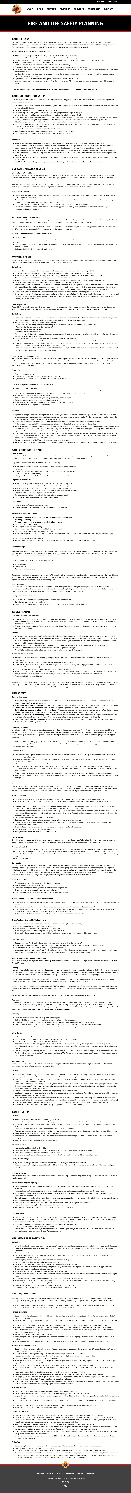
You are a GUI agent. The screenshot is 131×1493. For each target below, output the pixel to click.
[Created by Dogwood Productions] (65, 1486)
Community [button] (94, 9)
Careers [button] (52, 9)
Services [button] (79, 9)
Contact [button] (109, 9)
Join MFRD (100, 2)
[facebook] (63, 1482)
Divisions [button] (65, 9)
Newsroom (70, 1474)
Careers (80, 1474)
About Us (40, 1474)
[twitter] (66, 1482)
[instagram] (68, 1482)
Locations (59, 1474)
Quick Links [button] (112, 2)
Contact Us (90, 1474)
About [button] (30, 9)
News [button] (40, 9)
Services (50, 1474)
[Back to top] (126, 1489)
